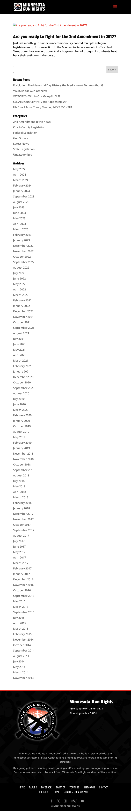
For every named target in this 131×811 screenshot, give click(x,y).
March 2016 (20, 607)
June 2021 (19, 344)
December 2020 (23, 377)
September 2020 (23, 388)
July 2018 (19, 481)
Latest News (21, 143)
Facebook (46, 787)
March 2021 (20, 360)
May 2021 (19, 349)
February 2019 (22, 442)
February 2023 (22, 235)
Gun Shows (20, 138)
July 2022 (19, 273)
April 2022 (19, 289)
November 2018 (23, 459)
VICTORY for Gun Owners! (30, 91)
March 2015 (20, 628)
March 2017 (20, 563)
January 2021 (21, 371)
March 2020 (20, 410)
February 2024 (22, 185)
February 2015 (22, 634)
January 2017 (21, 574)
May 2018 (19, 486)
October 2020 (22, 382)
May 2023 (19, 218)
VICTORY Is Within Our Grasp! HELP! (36, 96)
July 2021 (19, 339)
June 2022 (19, 278)
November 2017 (23, 519)
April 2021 (19, 355)
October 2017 (22, 525)
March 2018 (20, 497)
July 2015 (19, 618)
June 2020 (19, 404)
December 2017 (23, 514)
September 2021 (23, 328)
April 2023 (19, 224)
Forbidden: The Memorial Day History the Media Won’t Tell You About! (58, 85)
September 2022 (23, 262)
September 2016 (23, 596)
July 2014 (19, 661)
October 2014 (22, 645)
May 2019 (19, 437)
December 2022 (23, 246)
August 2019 (21, 432)
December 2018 (23, 453)
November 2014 (23, 639)
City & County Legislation (29, 127)
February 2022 (22, 300)
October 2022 (22, 256)
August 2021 (21, 333)
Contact (103, 787)
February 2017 (22, 568)
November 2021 (23, 317)
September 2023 (23, 196)
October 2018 (22, 464)
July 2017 (19, 541)
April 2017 (19, 557)
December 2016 (23, 579)
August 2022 (21, 267)
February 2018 (22, 503)
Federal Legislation (25, 133)
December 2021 (23, 311)
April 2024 (19, 174)
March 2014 (20, 672)
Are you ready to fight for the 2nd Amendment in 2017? (64, 36)
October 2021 (22, 322)
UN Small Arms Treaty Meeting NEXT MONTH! (42, 107)
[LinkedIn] (74, 801)
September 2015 (23, 612)
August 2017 (21, 535)
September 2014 (23, 650)
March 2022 (20, 295)
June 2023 (19, 213)
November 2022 (23, 251)
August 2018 (21, 475)
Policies (43, 792)
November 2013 (23, 678)
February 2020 (22, 415)
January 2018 (21, 508)
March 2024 (20, 180)
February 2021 (22, 366)
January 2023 (21, 240)
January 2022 (21, 306)
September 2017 (23, 530)
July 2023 (19, 207)
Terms (56, 792)
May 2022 (19, 284)
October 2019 (22, 426)
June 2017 (19, 546)
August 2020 (21, 393)
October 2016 (22, 590)
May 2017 (19, 552)
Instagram (89, 787)
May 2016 (19, 601)
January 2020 (21, 421)
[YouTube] (82, 801)
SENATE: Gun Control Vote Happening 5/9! (40, 102)
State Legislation (24, 149)
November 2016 (23, 585)
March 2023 (20, 229)
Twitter (60, 787)
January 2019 (21, 448)
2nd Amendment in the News (32, 122)
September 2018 (23, 470)
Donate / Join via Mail (76, 792)
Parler (33, 787)
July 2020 (19, 399)
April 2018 (19, 492)
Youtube (74, 787)
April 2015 (19, 623)
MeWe (22, 787)
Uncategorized (22, 154)
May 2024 (19, 169)
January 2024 (21, 191)
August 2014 (21, 656)
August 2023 (21, 202)
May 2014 (19, 667)
